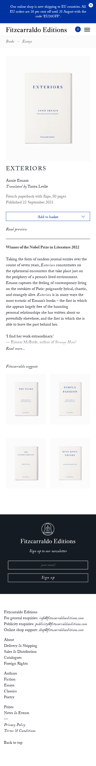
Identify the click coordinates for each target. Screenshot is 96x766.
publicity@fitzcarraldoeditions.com (61, 624)
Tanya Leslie (38, 187)
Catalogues (13, 658)
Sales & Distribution (20, 652)
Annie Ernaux (17, 181)
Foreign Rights (16, 664)
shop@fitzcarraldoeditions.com (61, 630)
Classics (10, 691)
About (9, 640)
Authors (10, 674)
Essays (27, 42)
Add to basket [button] (48, 217)
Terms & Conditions (19, 731)
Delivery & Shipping (20, 646)
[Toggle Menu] (87, 29)
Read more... (15, 349)
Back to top (13, 743)
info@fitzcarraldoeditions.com (61, 618)
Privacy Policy (14, 725)
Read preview (16, 229)
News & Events (16, 713)
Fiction (10, 680)
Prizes (9, 707)
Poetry (9, 697)
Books (10, 42)
